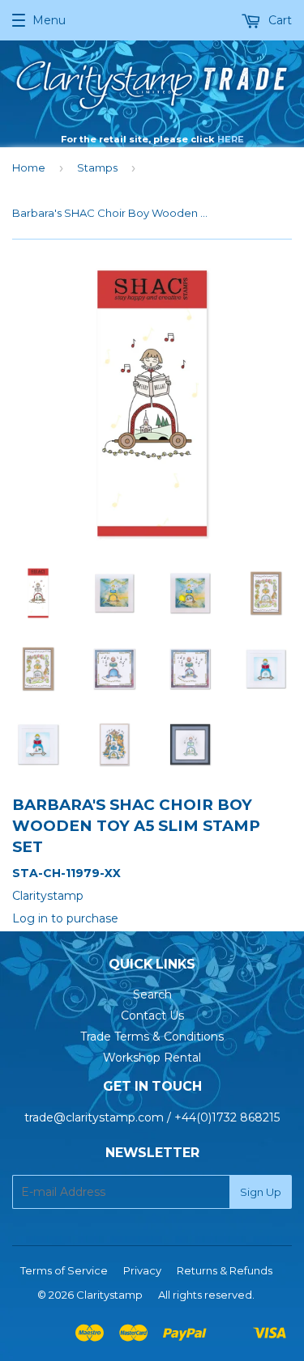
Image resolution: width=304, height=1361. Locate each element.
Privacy (142, 1270)
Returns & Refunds (224, 1270)
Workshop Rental (152, 1057)
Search (152, 994)
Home (28, 167)
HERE (230, 139)
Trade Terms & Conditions (152, 1036)
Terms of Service (64, 1270)
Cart (278, 20)
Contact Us (152, 1015)
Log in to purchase (65, 918)
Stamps (97, 167)
